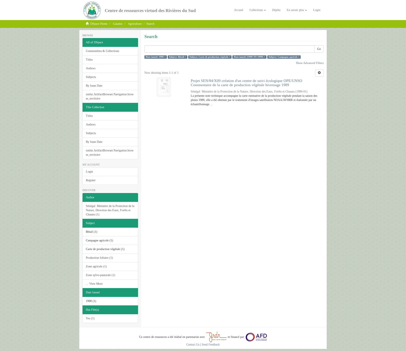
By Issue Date (94, 85)
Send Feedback (211, 344)
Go (319, 48)
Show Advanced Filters (310, 63)
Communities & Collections (102, 51)
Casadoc (118, 23)
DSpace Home (98, 23)
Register (91, 180)
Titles (89, 59)
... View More (94, 283)
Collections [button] (257, 10)
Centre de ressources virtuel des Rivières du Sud (150, 10)
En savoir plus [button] (296, 10)
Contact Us (192, 344)
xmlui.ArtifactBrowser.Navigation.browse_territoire (110, 96)
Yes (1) (90, 318)
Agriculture (135, 23)
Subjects (91, 77)
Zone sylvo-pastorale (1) (100, 275)
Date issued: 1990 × (156, 57)
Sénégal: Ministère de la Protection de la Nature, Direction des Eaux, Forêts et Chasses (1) (110, 210)
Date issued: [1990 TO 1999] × (249, 57)
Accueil (238, 10)
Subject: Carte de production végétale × (209, 57)
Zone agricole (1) (96, 266)
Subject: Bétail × (177, 57)
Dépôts (276, 10)
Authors (90, 68)
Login (89, 171)
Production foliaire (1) (99, 257)
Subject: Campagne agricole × (284, 57)
